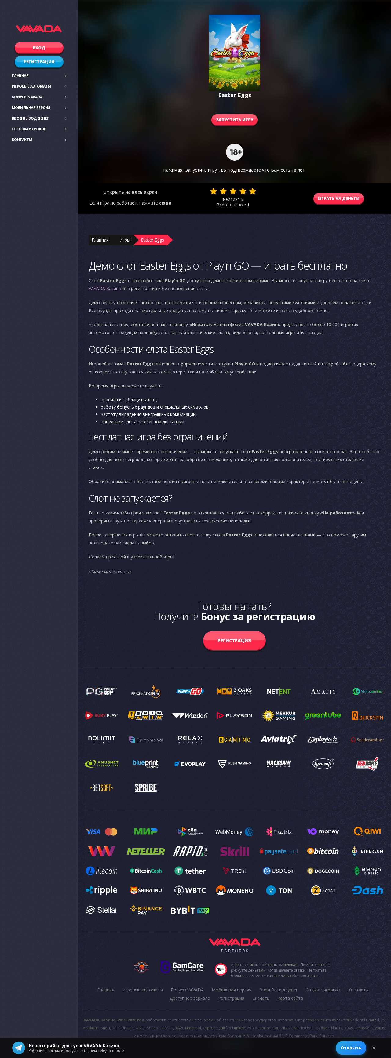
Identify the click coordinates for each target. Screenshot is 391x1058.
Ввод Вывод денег (30, 118)
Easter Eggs (152, 240)
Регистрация (39, 61)
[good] (242, 191)
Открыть (351, 1048)
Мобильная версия (31, 107)
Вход (39, 47)
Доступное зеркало (190, 998)
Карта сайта (290, 998)
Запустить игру (234, 119)
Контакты (22, 139)
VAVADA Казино (105, 288)
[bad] (213, 191)
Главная (20, 75)
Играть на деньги (339, 198)
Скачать (260, 998)
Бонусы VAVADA (27, 97)
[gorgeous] (252, 191)
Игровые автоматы (31, 86)
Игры (124, 240)
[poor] (223, 191)
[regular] (233, 191)
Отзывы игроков (29, 129)
